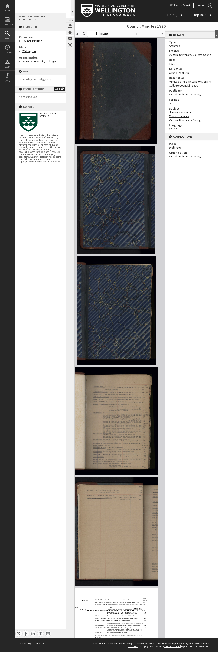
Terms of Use (38, 643)
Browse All (7, 24)
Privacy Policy (25, 643)
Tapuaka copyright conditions (48, 114)
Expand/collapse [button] (216, 34)
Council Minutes (32, 41)
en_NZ (173, 129)
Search (7, 38)
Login (7, 66)
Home (7, 10)
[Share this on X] (18, 631)
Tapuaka (200, 15)
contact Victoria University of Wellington (159, 643)
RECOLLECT (133, 646)
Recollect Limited (172, 646)
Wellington (29, 51)
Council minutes (179, 116)
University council (180, 112)
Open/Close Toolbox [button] (72, 8)
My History (7, 52)
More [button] (7, 80)
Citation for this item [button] (70, 45)
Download (70, 26)
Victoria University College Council (190, 55)
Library (173, 15)
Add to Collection (70, 32)
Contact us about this (70, 38)
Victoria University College (39, 61)
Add (57, 88)
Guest (186, 5)
